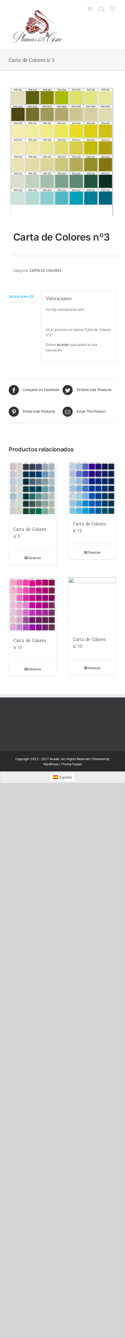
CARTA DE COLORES (46, 270)
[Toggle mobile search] (101, 9)
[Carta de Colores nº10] (92, 603)
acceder (63, 344)
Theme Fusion (71, 764)
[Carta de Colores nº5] (32, 491)
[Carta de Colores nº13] (92, 488)
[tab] (23, 297)
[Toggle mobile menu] (113, 9)
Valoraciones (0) (21, 296)
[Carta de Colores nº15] (32, 604)
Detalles (34, 558)
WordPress (50, 764)
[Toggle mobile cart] (90, 9)
